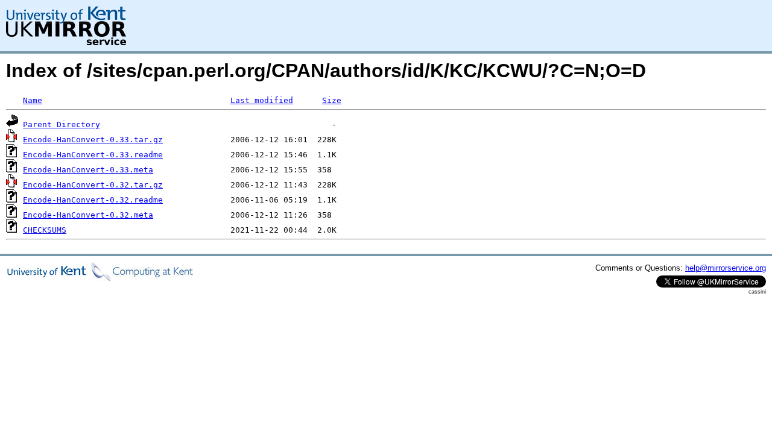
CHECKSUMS (44, 229)
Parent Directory (61, 124)
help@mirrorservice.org (725, 267)
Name (32, 100)
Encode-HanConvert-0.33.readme (93, 154)
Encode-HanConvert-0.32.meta (88, 214)
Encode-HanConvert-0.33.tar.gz (93, 139)
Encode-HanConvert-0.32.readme (93, 199)
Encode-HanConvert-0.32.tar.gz (93, 184)
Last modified (261, 100)
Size (331, 100)
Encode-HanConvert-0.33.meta (88, 169)
